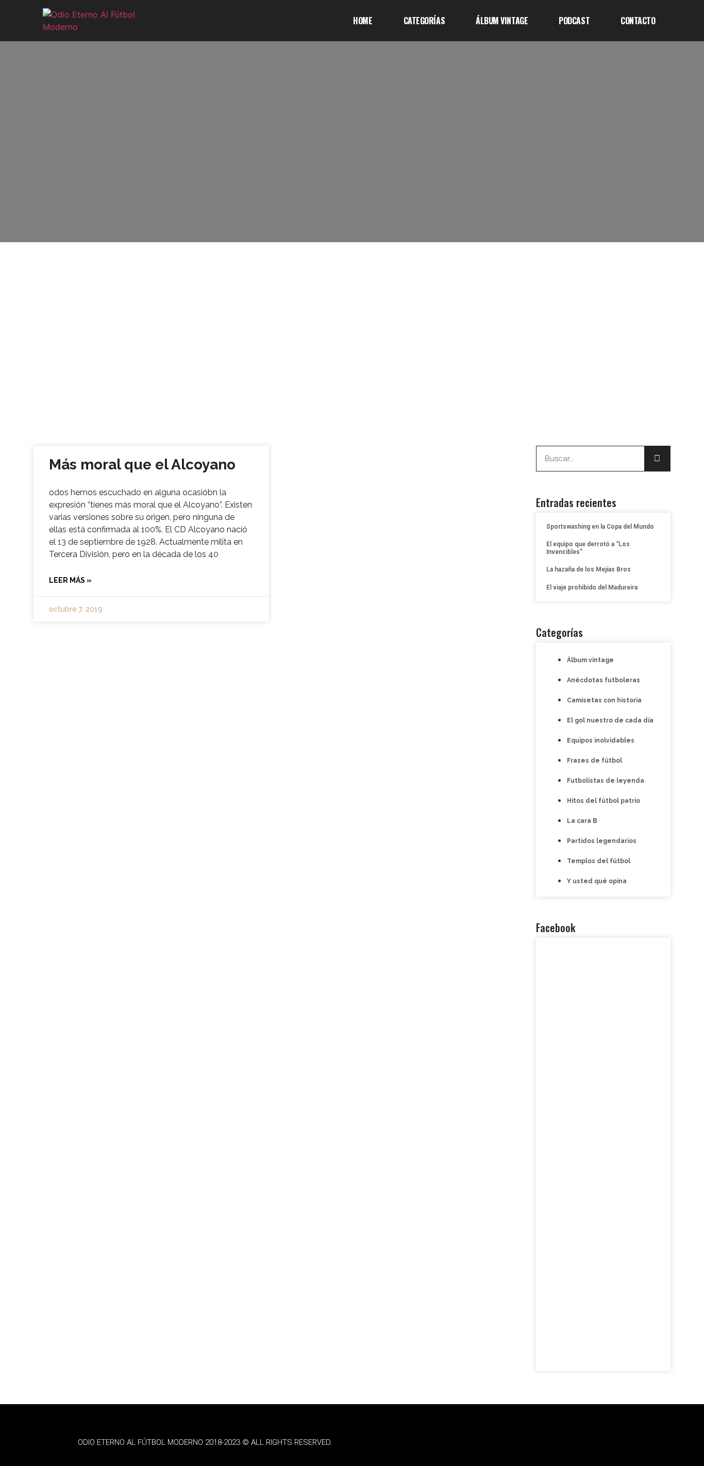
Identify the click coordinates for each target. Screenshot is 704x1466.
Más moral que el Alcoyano (142, 464)
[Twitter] (499, 1443)
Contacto (638, 20)
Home (362, 20)
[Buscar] (657, 458)
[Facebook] (470, 1443)
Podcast (574, 20)
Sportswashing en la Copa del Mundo (600, 526)
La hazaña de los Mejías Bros (588, 569)
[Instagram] (527, 1443)
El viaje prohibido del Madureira (592, 587)
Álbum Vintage (502, 20)
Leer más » (70, 580)
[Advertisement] (352, 340)
